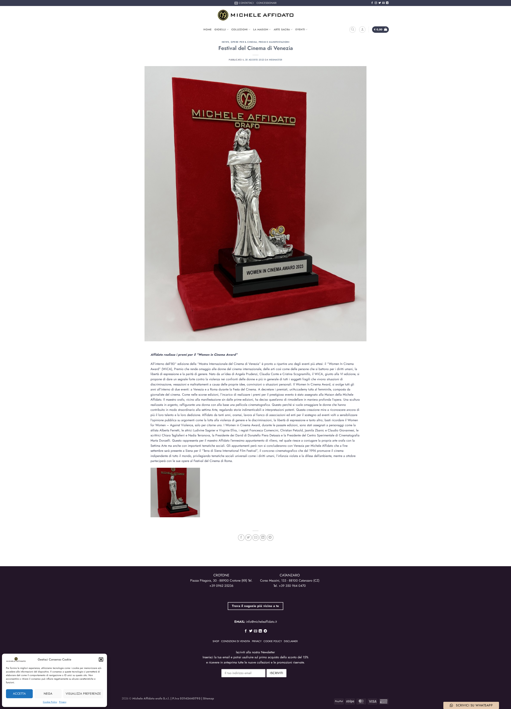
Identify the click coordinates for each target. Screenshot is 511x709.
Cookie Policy (50, 702)
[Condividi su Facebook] (241, 537)
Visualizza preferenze (83, 693)
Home (207, 29)
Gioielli (220, 29)
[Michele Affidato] (255, 15)
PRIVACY (256, 641)
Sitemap (208, 698)
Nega (48, 693)
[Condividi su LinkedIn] (262, 537)
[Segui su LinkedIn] (387, 3)
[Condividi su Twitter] (248, 537)
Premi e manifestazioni (274, 42)
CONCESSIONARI (266, 3)
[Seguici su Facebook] (372, 3)
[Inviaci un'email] (383, 3)
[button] (101, 659)
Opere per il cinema (244, 42)
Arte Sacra (282, 29)
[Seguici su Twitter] (379, 3)
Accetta (19, 693)
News (225, 42)
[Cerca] (352, 29)
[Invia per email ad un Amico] (255, 537)
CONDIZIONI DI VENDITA (235, 641)
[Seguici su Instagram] (376, 3)
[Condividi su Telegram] (270, 537)
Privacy (62, 702)
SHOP (216, 641)
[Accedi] (362, 29)
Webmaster (275, 59)
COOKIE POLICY (272, 641)
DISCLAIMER (291, 641)
